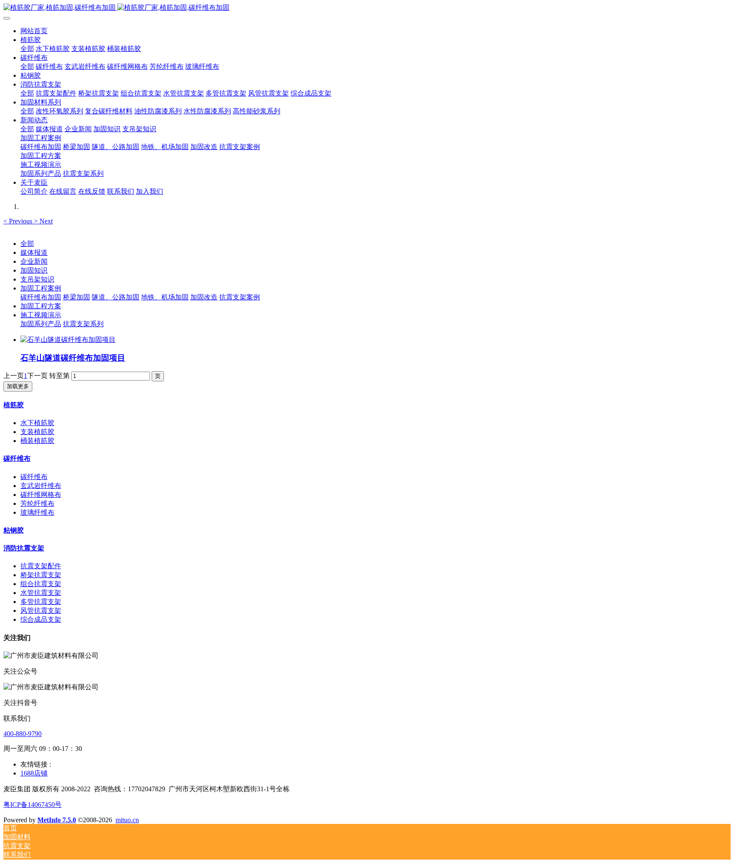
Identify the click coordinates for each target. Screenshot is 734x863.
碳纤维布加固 (40, 297)
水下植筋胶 (37, 422)
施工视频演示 (40, 315)
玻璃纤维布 (37, 512)
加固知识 (34, 270)
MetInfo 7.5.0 (56, 820)
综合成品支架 (40, 619)
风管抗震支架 (40, 610)
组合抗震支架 (40, 583)
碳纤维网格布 (40, 494)
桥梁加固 (76, 297)
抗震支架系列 (83, 323)
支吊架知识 (37, 279)
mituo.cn (127, 820)
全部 (27, 48)
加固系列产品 (40, 323)
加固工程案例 (40, 288)
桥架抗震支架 (40, 574)
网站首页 (34, 30)
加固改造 (203, 297)
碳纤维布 (17, 458)
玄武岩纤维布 (40, 485)
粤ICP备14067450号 (32, 804)
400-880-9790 (22, 733)
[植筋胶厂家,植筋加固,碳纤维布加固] (367, 7)
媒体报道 (34, 252)
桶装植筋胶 (37, 440)
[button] (18, 221)
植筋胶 (13, 405)
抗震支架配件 (40, 566)
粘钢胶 (13, 530)
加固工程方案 (40, 306)
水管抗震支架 (40, 592)
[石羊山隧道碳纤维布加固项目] (68, 339)
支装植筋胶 (37, 431)
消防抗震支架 (23, 548)
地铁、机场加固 (165, 297)
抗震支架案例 (239, 297)
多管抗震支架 (40, 601)
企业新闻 (34, 261)
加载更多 (18, 386)
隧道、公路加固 (115, 297)
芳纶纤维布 (37, 503)
